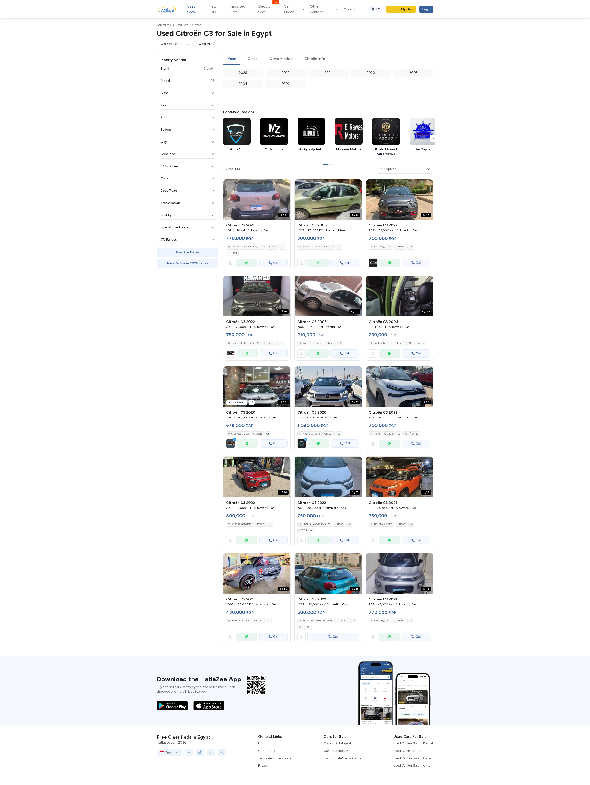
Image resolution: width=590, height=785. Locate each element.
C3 (282, 246)
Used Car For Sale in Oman (412, 765)
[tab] (231, 59)
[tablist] (328, 59)
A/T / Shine (411, 433)
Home (262, 743)
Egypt (169, 752)
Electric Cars (268, 9)
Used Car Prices (187, 252)
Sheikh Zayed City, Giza (316, 524)
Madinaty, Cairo (382, 620)
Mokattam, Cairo (240, 620)
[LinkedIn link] (211, 752)
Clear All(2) (207, 44)
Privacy (263, 765)
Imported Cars (237, 9)
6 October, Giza (240, 433)
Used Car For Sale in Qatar (412, 758)
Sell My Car (403, 9)
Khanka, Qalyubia (241, 524)
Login (426, 9)
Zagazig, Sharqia (312, 343)
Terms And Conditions (274, 758)
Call (275, 263)
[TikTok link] (200, 752)
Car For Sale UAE (336, 751)
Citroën (272, 246)
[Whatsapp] (246, 263)
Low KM (232, 253)
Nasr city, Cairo (311, 246)
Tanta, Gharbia (382, 343)
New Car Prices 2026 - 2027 (188, 263)
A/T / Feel (304, 627)
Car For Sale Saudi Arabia (342, 758)
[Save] (285, 185)
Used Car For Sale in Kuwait (413, 743)
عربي (377, 8)
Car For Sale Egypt (337, 743)
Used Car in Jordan (407, 751)
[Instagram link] (222, 752)
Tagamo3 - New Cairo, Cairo (247, 246)
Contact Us (266, 751)
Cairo (377, 433)
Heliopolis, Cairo (383, 524)
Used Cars (191, 9)
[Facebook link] (189, 752)
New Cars (213, 9)
